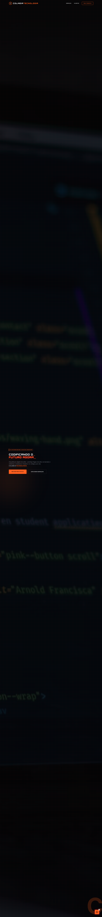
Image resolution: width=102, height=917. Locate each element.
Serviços (68, 3)
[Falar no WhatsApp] (97, 912)
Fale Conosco (87, 3)
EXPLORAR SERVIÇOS (37, 471)
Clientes (76, 3)
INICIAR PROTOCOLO (18, 471)
